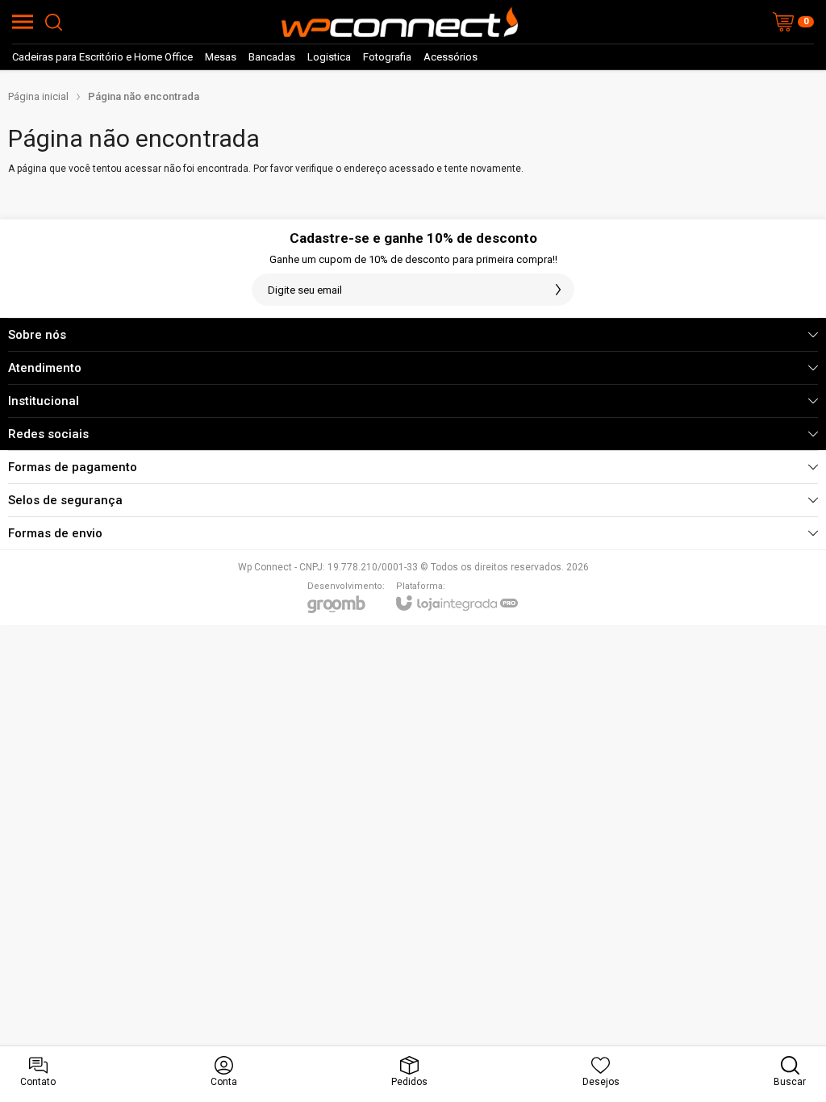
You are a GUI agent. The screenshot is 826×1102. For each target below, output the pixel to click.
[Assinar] (558, 289)
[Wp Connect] (399, 21)
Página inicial (38, 96)
